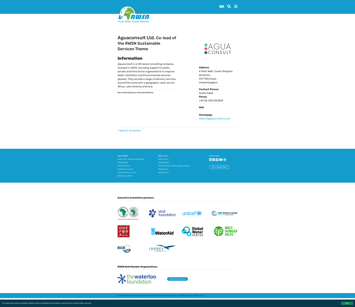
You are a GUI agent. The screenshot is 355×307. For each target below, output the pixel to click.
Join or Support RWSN (219, 167)
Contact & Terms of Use (127, 172)
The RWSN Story (124, 166)
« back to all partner (129, 130)
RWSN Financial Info (125, 169)
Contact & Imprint (185, 296)
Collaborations (163, 162)
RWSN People (123, 162)
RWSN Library (163, 159)
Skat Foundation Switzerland (164, 296)
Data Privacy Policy (125, 176)
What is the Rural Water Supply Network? (174, 166)
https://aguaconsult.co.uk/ (214, 118)
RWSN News (163, 169)
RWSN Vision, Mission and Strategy (131, 159)
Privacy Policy (199, 296)
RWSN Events (163, 172)
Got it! (347, 303)
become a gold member (177, 279)
